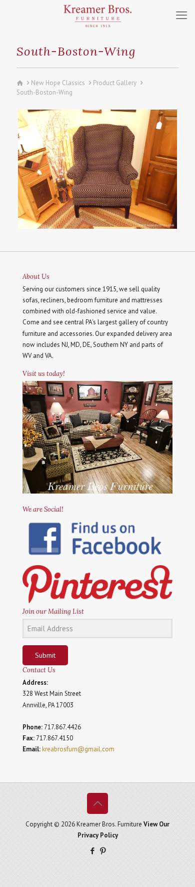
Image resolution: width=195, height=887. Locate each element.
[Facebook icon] (92, 850)
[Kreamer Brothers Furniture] (97, 15)
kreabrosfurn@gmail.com (78, 749)
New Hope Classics (58, 83)
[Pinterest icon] (102, 850)
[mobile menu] (181, 15)
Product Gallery (114, 83)
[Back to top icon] (97, 803)
